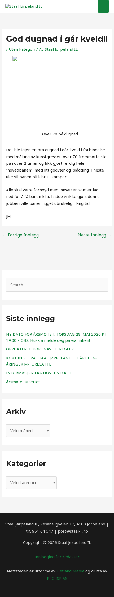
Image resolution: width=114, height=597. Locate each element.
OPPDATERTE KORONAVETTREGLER (40, 349)
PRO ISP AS (57, 578)
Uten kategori (22, 49)
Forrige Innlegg (21, 235)
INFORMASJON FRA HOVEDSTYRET (38, 372)
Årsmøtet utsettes (23, 381)
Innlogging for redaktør (57, 556)
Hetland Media (70, 571)
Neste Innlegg (94, 235)
